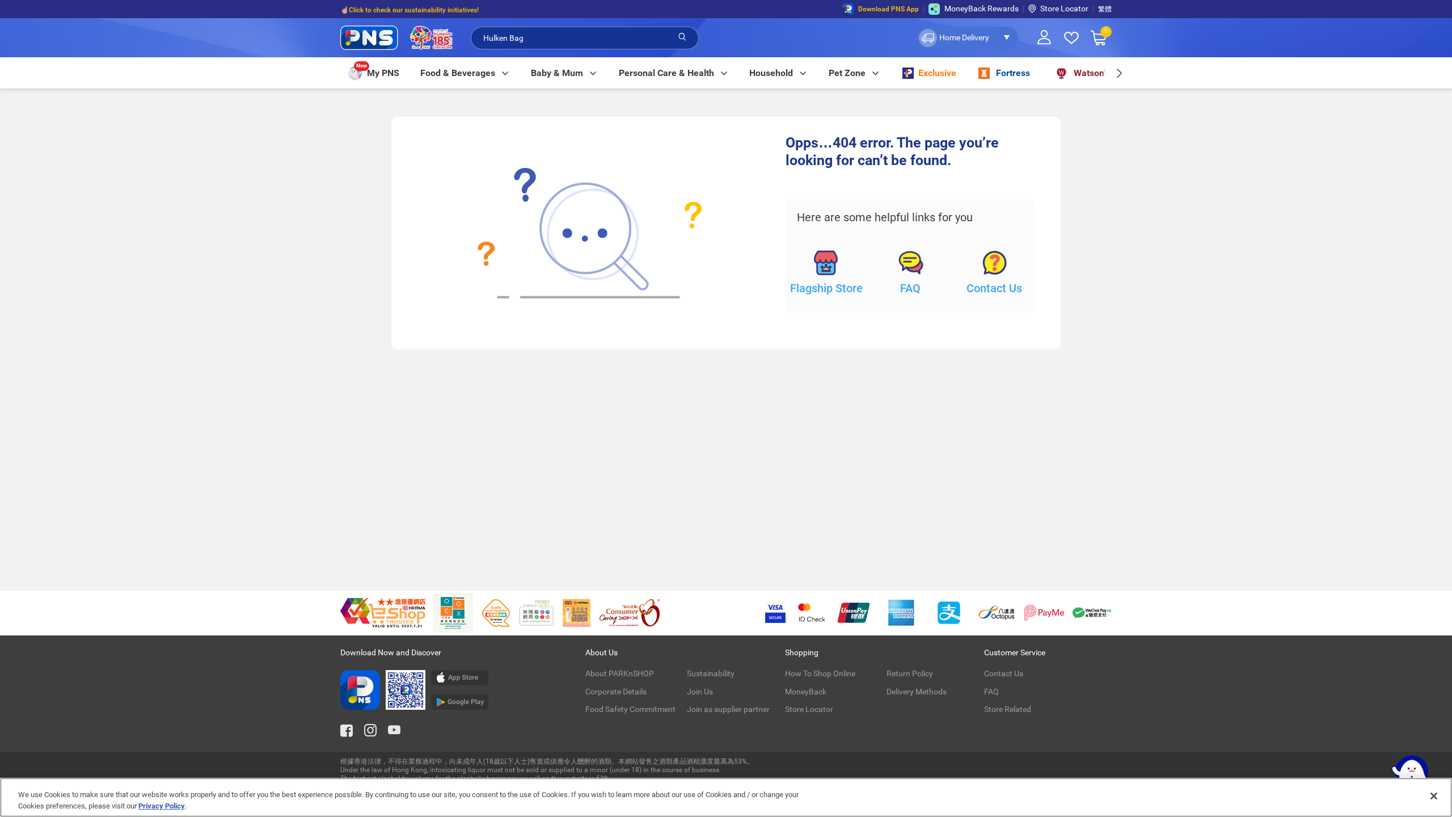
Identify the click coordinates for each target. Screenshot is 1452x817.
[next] (1118, 73)
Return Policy (910, 673)
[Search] (682, 37)
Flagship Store (826, 288)
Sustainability (711, 673)
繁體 (1105, 9)
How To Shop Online (820, 673)
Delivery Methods (917, 691)
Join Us (700, 691)
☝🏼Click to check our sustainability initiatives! (409, 9)
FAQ (910, 288)
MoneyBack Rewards (981, 8)
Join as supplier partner (728, 709)
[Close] (1433, 796)
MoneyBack (805, 691)
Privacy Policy (161, 805)
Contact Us (994, 288)
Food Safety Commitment (630, 709)
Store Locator (1064, 8)
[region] (726, 797)
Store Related (1007, 709)
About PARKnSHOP (619, 673)
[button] (967, 38)
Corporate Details (616, 691)
